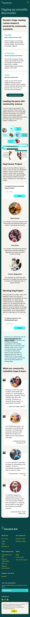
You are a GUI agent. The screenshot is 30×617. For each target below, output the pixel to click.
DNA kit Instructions (6, 567)
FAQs (3, 544)
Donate (4, 576)
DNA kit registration (5, 560)
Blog (17, 554)
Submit (19, 196)
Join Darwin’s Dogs (15, 95)
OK (14, 611)
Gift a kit (4, 563)
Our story (5, 539)
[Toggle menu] (28, 2)
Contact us (5, 546)
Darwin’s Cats (20, 539)
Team (3, 541)
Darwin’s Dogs (21, 541)
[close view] (27, 604)
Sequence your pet (7, 555)
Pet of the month (21, 560)
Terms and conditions (9, 608)
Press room (20, 557)
